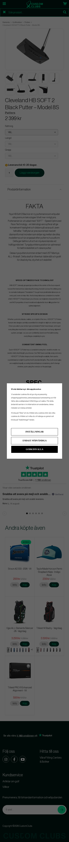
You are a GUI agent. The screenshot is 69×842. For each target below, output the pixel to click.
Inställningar (34, 431)
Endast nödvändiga (35, 440)
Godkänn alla (34, 449)
